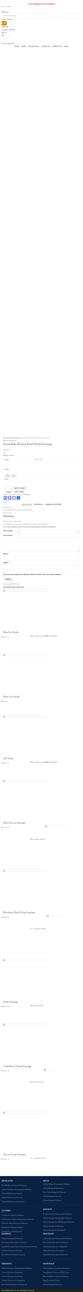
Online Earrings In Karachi (12, 1251)
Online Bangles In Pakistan (53, 1226)
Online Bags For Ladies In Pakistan (56, 1268)
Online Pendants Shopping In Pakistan (17, 1268)
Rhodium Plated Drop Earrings (19, 912)
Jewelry (11, 438)
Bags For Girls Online (51, 1280)
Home (5, 438)
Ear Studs (8, 758)
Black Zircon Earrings (14, 823)
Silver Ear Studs (11, 697)
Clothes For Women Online (12, 1227)
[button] (6, 645)
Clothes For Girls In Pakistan (13, 1215)
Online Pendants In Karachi (12, 1272)
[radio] (8, 476)
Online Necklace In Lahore (12, 1194)
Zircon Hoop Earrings (14, 1154)
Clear (7, 479)
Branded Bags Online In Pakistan (56, 1276)
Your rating (8, 531)
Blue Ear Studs (10, 632)
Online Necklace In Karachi (12, 1198)
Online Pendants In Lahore (12, 1276)
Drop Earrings (10, 1002)
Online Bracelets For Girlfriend (55, 1247)
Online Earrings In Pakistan (12, 1238)
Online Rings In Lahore (52, 1200)
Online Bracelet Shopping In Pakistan (57, 1238)
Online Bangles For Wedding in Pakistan (58, 1222)
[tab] (27, 505)
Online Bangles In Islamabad (54, 1230)
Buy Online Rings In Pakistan (54, 1192)
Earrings (17, 438)
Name (6, 554)
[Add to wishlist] (32, 640)
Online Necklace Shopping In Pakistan (16, 1190)
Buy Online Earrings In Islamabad (14, 1243)
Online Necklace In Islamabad (13, 1202)
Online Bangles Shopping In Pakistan (57, 1218)
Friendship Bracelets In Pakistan (55, 1255)
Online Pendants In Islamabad (13, 1280)
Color (7, 469)
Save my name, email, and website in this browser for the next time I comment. (32, 574)
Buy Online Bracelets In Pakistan (55, 1243)
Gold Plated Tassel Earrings (17, 1066)
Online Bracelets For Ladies (53, 1251)
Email (6, 563)
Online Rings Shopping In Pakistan (57, 1184)
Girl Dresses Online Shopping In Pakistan (18, 1219)
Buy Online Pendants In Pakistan (14, 1285)
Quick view (6, 651)
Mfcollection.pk (13, 1290)
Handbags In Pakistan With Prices (56, 1272)
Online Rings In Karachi (52, 1196)
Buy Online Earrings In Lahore (13, 1255)
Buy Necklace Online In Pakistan (14, 1185)
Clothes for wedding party (12, 1231)
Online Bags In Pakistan (52, 1285)
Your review (8, 535)
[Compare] (6, 628)
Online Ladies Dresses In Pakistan (15, 1223)
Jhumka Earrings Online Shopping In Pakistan (19, 1247)
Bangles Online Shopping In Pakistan (57, 1214)
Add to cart (19, 488)
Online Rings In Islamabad (53, 1188)
